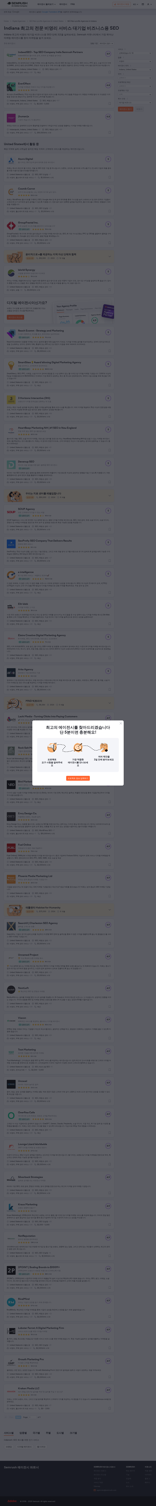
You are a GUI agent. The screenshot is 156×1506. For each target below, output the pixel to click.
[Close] (121, 723)
